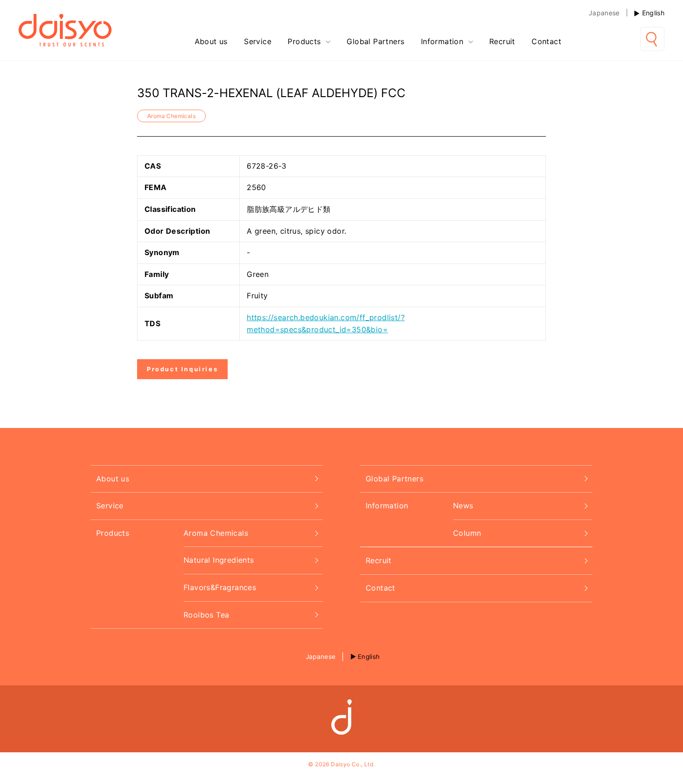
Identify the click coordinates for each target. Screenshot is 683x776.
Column (467, 533)
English (653, 13)
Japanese (604, 13)
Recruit (502, 41)
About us (211, 41)
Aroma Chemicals (171, 115)
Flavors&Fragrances (220, 587)
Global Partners (375, 41)
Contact (546, 41)
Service (257, 41)
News (463, 505)
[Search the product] (652, 39)
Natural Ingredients (219, 560)
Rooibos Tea (206, 614)
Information (443, 41)
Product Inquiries (182, 369)
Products (305, 41)
